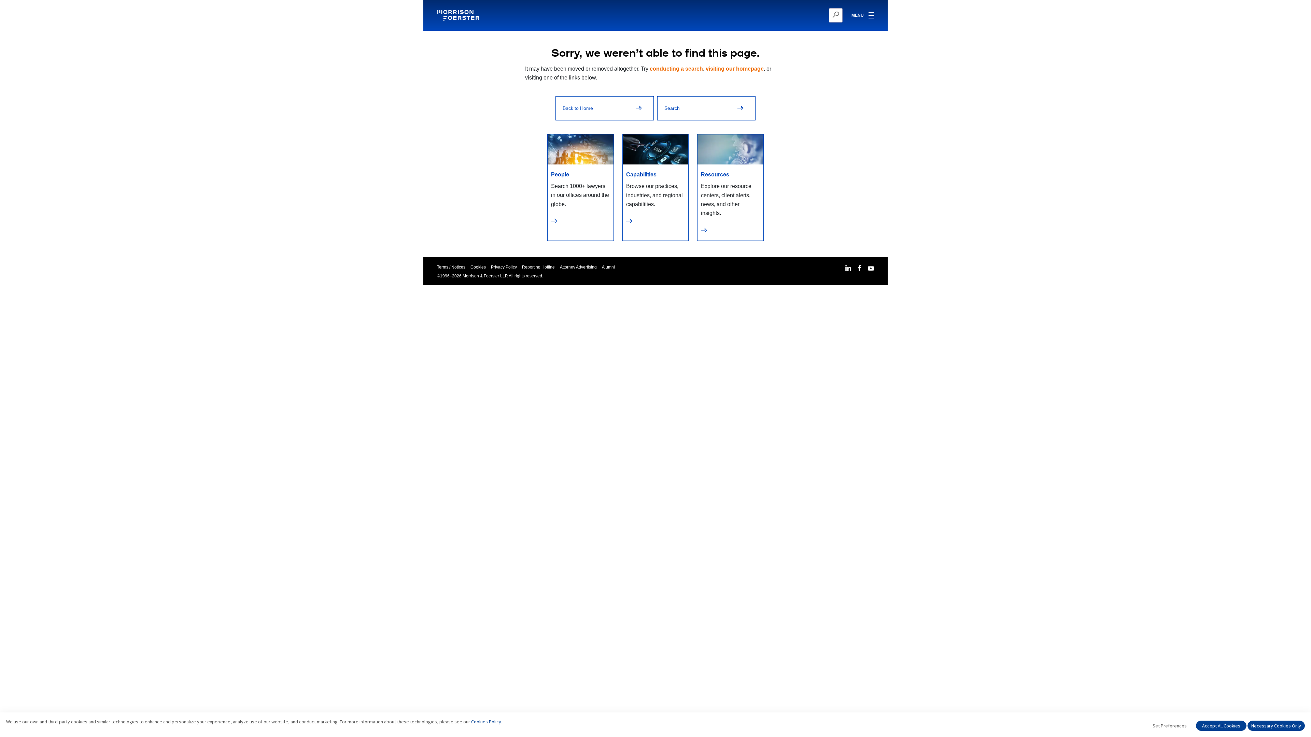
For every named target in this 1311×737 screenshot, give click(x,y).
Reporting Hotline (538, 267)
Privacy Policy (504, 267)
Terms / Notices (451, 267)
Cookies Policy (486, 722)
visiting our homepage (735, 69)
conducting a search (676, 69)
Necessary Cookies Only (1276, 726)
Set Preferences (1170, 726)
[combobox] (802, 15)
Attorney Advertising (578, 267)
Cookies (478, 267)
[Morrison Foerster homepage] (459, 15)
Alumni (608, 267)
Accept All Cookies (1221, 726)
